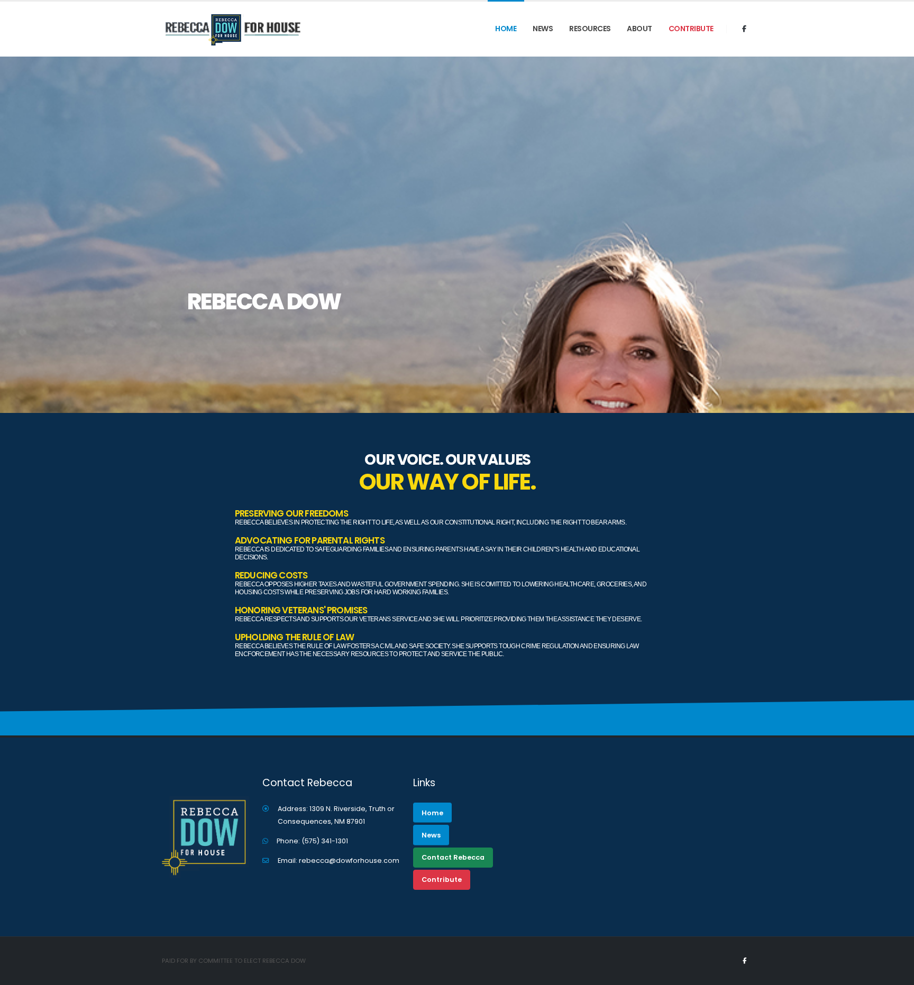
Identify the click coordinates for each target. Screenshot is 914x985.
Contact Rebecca (453, 857)
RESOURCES (590, 28)
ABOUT (639, 28)
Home (505, 28)
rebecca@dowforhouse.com (349, 860)
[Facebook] (744, 29)
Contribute (691, 28)
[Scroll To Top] (895, 973)
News (543, 28)
